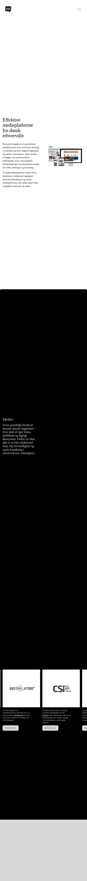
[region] (43, 700)
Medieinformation (10, 728)
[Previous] (20, 688)
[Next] (67, 688)
